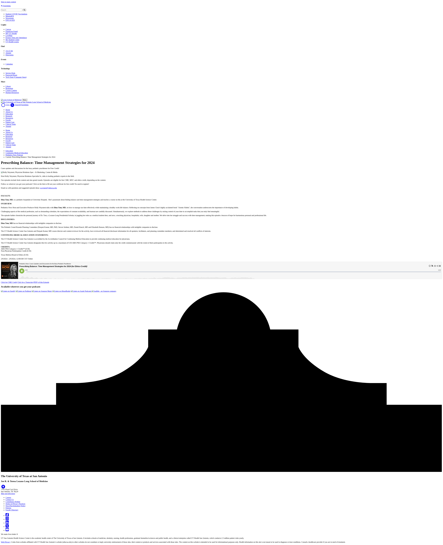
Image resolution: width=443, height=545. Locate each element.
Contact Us (10, 500)
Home (8, 110)
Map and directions (8, 494)
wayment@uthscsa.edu (48, 188)
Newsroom (10, 18)
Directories (9, 55)
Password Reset (11, 75)
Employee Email (12, 31)
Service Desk (10, 73)
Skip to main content (8, 2)
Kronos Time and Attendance (16, 38)
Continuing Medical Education (17, 153)
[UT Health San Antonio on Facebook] (7, 516)
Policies (8, 508)
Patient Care (10, 122)
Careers (8, 498)
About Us (9, 112)
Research (9, 116)
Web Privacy (5, 542)
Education (9, 114)
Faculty (8, 120)
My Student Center (12, 40)
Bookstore (9, 88)
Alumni (8, 53)
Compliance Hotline (13, 502)
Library (8, 86)
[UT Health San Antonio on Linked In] (7, 523)
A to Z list (9, 51)
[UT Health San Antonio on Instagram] (7, 519)
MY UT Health (11, 33)
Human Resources (12, 93)
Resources (9, 118)
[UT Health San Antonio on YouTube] (7, 530)
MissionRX (10, 16)
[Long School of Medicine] (11, 100)
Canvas (8, 29)
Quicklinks (6, 6)
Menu (25, 100)
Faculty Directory (12, 510)
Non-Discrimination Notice (15, 506)
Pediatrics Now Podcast (14, 155)
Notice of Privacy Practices (15, 504)
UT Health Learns (12, 42)
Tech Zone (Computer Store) (16, 77)
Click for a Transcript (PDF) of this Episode (33, 282)
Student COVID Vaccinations (16, 14)
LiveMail (9, 36)
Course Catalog (11, 90)
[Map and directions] (3, 486)
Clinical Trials (11, 124)
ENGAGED (10, 20)
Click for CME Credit (9, 282)
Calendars (9, 64)
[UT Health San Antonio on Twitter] (7, 527)
